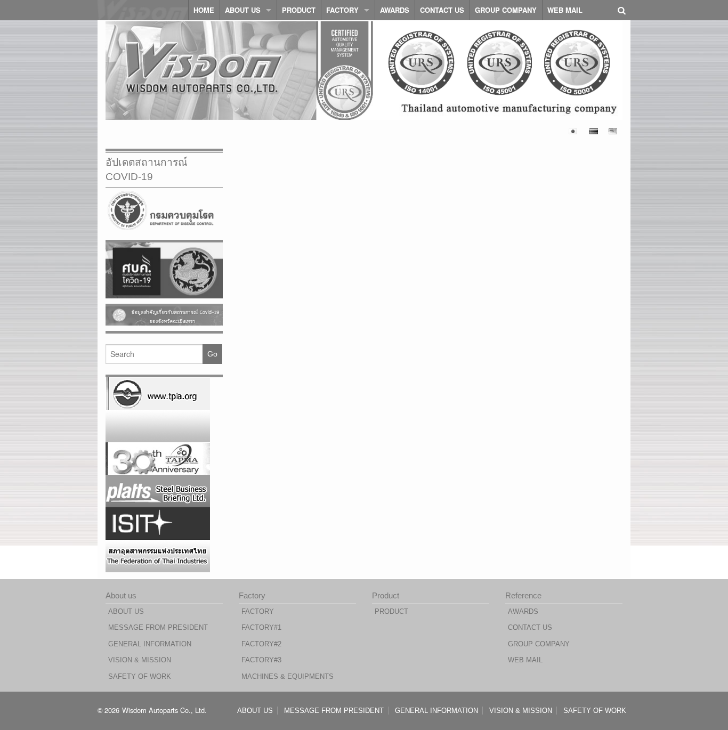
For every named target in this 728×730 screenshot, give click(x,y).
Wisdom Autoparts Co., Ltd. (164, 710)
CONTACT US (442, 10)
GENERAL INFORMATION (149, 644)
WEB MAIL (565, 10)
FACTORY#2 (261, 644)
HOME (203, 10)
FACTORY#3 (261, 660)
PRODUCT (299, 10)
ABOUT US (243, 10)
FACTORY (342, 10)
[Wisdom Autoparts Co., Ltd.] (143, 9)
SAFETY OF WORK (139, 676)
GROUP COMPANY (506, 10)
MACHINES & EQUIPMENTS (287, 676)
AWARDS (394, 10)
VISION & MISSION (139, 660)
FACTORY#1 (261, 627)
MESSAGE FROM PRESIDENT (158, 627)
